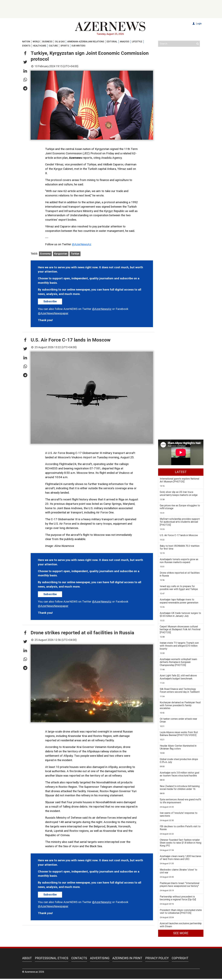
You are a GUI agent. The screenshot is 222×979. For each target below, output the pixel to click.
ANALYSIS (124, 41)
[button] (25, 53)
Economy (45, 253)
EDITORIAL (112, 41)
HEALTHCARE (39, 45)
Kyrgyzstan (60, 253)
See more (180, 933)
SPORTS (64, 45)
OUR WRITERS (78, 45)
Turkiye (75, 253)
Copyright (180, 958)
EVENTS (26, 45)
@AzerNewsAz (81, 244)
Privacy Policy (157, 958)
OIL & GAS (60, 41)
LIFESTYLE (137, 41)
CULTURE (53, 45)
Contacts (79, 958)
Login (198, 23)
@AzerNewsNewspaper (53, 313)
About (27, 958)
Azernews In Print (127, 958)
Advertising (99, 958)
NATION (26, 41)
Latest (181, 472)
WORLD (36, 41)
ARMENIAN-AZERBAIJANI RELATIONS (85, 41)
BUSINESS (47, 41)
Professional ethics (51, 958)
